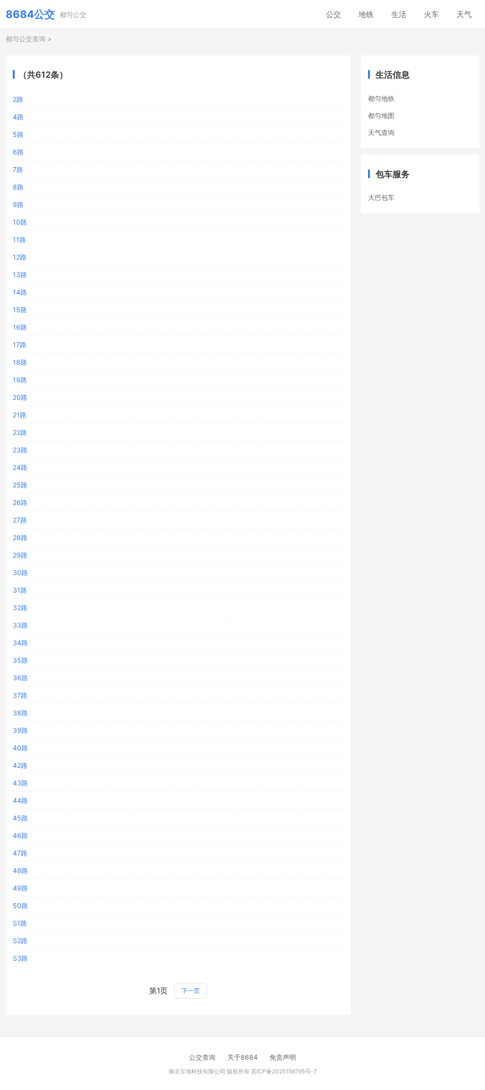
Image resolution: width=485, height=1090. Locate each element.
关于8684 (242, 1057)
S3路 (20, 958)
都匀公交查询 (25, 39)
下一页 (190, 990)
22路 (20, 432)
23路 (20, 450)
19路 (20, 380)
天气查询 (381, 132)
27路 (20, 520)
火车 (431, 14)
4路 (18, 117)
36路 (20, 678)
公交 (333, 14)
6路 (18, 152)
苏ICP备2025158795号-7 (284, 1071)
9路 (18, 204)
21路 (20, 415)
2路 (18, 99)
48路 (20, 870)
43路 (20, 783)
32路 (20, 608)
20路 (20, 397)
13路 (20, 274)
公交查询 (202, 1057)
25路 (20, 485)
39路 (20, 730)
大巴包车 (381, 197)
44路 (20, 800)
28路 (20, 537)
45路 (20, 818)
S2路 (20, 941)
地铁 (366, 14)
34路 (20, 643)
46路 (20, 835)
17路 (20, 345)
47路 (20, 853)
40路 (20, 748)
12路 (20, 257)
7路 (18, 169)
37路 (20, 695)
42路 (20, 765)
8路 (18, 187)
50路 (20, 905)
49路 (20, 888)
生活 (398, 14)
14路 (20, 292)
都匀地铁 (381, 98)
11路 (19, 239)
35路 (20, 660)
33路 (20, 625)
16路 (20, 327)
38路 (20, 713)
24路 (20, 467)
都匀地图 (381, 115)
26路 (20, 502)
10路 (20, 222)
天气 (464, 14)
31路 (20, 590)
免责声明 (282, 1057)
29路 (20, 555)
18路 (20, 362)
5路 (18, 134)
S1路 (20, 923)
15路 (20, 310)
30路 (20, 572)
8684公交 (30, 14)
